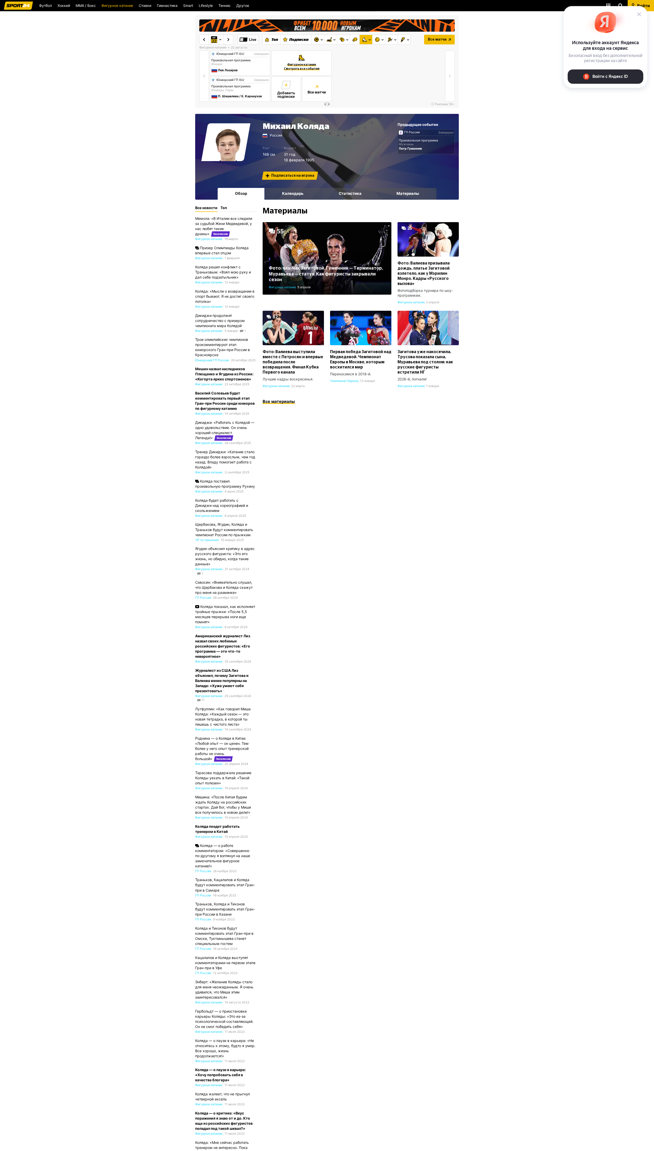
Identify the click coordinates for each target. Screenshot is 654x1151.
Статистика (350, 193)
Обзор (241, 193)
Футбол (45, 5)
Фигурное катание (117, 5)
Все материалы (279, 401)
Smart (188, 5)
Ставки (145, 5)
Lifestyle (206, 5)
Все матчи (437, 39)
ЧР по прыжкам (207, 540)
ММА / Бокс (86, 5)
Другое (242, 5)
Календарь (292, 193)
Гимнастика (167, 5)
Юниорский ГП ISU (230, 54)
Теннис (224, 5)
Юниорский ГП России (212, 360)
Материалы (407, 193)
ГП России (412, 132)
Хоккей (63, 5)
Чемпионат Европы (344, 381)
